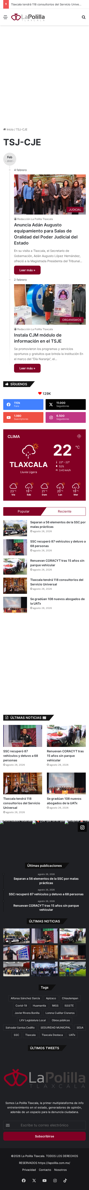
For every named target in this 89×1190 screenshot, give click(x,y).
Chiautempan (70, 998)
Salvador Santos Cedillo (20, 1027)
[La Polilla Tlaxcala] (28, 17)
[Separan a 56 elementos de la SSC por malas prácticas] (15, 528)
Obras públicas (61, 1020)
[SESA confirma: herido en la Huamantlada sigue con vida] (72, 969)
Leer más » (27, 270)
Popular (24, 511)
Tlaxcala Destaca (52, 1034)
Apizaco (51, 998)
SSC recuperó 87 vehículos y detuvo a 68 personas (20, 755)
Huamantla (39, 1005)
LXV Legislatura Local (32, 1020)
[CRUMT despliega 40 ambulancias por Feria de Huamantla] (16, 952)
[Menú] (5, 19)
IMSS (55, 1005)
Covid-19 (21, 1005)
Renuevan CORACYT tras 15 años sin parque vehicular (65, 755)
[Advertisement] (44, 74)
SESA (80, 1027)
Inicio (10, 129)
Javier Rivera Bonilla (27, 1012)
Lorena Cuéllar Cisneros (60, 1012)
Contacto (45, 1169)
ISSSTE (69, 1005)
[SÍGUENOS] (82, 827)
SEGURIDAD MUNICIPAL (56, 1027)
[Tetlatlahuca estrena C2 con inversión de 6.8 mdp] (44, 969)
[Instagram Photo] (16, 837)
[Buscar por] (83, 19)
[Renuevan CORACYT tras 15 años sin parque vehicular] (15, 566)
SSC (16, 1034)
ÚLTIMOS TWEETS (44, 1048)
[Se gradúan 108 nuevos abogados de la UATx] (15, 605)
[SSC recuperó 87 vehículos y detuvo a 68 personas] (15, 547)
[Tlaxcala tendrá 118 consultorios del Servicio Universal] (15, 586)
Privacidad (29, 1169)
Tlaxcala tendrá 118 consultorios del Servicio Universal (47, 4)
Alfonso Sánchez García (25, 998)
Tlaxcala (30, 1034)
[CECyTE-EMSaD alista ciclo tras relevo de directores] (16, 969)
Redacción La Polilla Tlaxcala (35, 219)
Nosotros (60, 1169)
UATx (72, 1034)
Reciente (65, 511)
